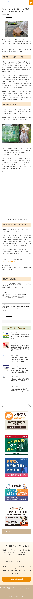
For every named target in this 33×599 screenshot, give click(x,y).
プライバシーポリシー (25, 588)
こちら (13, 265)
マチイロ (4, 284)
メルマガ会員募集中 (16, 579)
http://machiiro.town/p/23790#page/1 (11, 261)
